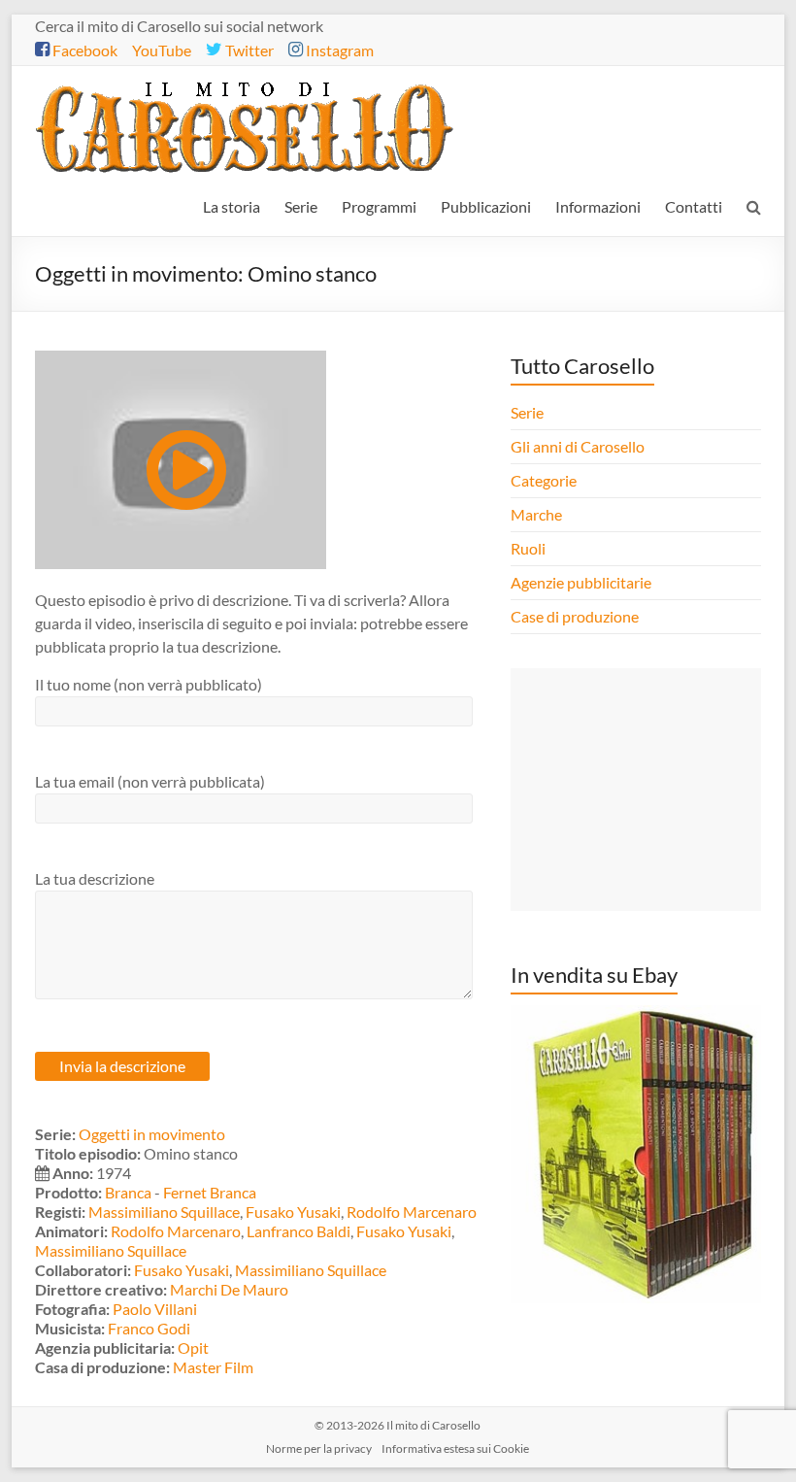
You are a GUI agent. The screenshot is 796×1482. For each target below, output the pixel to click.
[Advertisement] (636, 789)
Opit (193, 1347)
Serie (300, 206)
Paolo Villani (155, 1308)
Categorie (545, 480)
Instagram (338, 50)
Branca (128, 1192)
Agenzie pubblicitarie (582, 582)
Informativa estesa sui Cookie (455, 1448)
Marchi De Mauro (229, 1289)
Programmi (379, 206)
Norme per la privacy (319, 1448)
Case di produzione (576, 616)
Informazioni (598, 206)
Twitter (248, 50)
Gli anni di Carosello (578, 446)
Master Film (213, 1367)
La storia (231, 206)
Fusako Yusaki (293, 1211)
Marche (536, 514)
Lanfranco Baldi (298, 1231)
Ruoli (528, 548)
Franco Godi (149, 1328)
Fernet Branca (209, 1192)
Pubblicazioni (486, 206)
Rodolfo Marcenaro (412, 1211)
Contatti (693, 206)
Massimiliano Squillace (164, 1211)
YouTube (161, 50)
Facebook (83, 50)
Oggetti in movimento (152, 1134)
